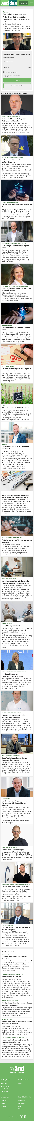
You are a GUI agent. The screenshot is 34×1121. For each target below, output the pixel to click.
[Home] (5, 3)
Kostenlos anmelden (17, 85)
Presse (3, 1103)
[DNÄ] (13, 3)
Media (20, 1083)
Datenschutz (22, 1103)
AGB (19, 1106)
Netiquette (4, 1091)
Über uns (3, 1100)
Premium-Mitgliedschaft (5, 1084)
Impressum (21, 1100)
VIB (19, 1108)
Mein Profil (4, 1088)
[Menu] (31, 3)
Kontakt (3, 1106)
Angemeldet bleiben (11, 72)
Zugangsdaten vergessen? (11, 75)
